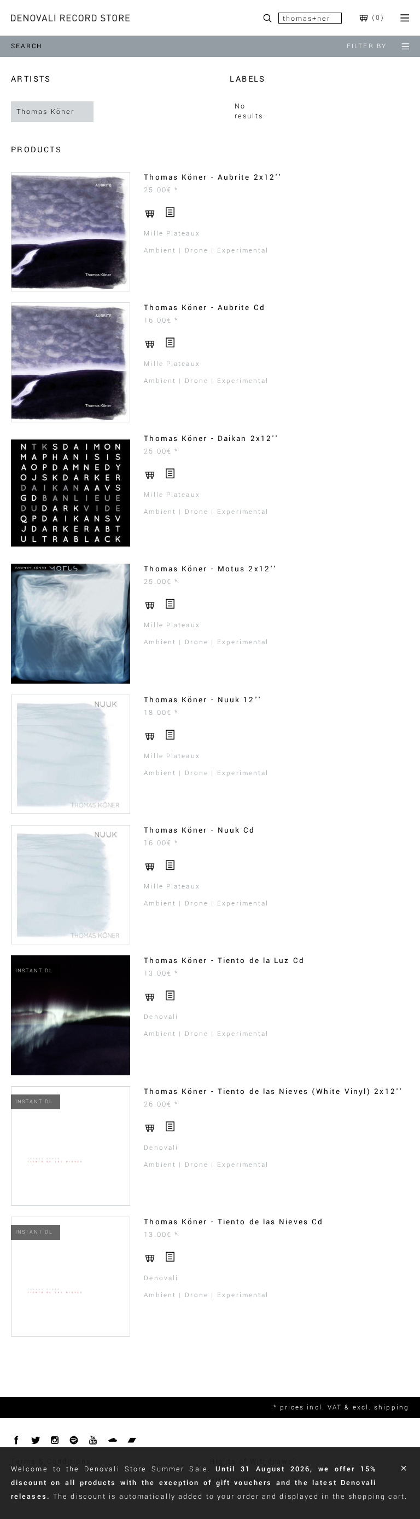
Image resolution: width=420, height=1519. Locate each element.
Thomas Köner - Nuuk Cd (199, 830)
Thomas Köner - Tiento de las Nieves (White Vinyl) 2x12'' (273, 1091)
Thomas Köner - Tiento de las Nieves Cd (233, 1222)
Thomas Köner (45, 112)
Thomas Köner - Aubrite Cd (204, 307)
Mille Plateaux (172, 233)
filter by (367, 46)
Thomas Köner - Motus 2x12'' (210, 569)
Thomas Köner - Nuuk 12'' (202, 700)
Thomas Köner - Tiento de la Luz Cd (224, 960)
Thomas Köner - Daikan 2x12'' (211, 438)
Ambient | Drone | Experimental (206, 250)
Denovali (161, 1017)
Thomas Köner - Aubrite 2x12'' (213, 177)
